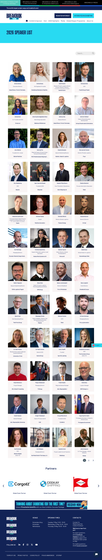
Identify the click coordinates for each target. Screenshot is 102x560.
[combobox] (96, 345)
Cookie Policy (35, 555)
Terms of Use (11, 555)
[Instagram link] (27, 547)
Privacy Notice (23, 555)
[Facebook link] (23, 547)
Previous (4, 486)
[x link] (32, 547)
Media (63, 21)
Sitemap (59, 555)
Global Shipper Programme (76, 21)
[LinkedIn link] (19, 547)
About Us (90, 21)
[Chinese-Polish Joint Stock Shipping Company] (19, 483)
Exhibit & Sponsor (35, 21)
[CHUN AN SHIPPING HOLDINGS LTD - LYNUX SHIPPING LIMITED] (50, 483)
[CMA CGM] (81, 483)
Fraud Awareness (48, 555)
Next (98, 486)
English (97, 345)
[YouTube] (36, 547)
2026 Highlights (53, 21)
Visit (45, 21)
